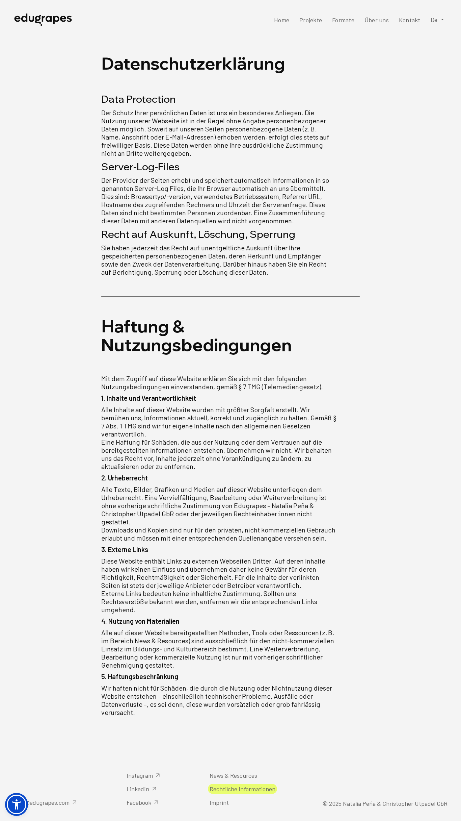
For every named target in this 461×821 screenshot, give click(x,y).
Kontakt (410, 20)
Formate (343, 20)
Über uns (376, 20)
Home (281, 20)
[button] (438, 19)
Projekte (310, 20)
